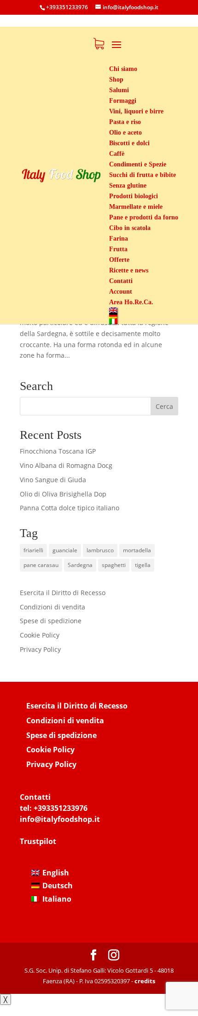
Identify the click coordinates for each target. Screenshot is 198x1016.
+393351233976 (60, 808)
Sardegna (80, 565)
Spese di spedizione (51, 620)
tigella (143, 565)
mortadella (137, 550)
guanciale (64, 550)
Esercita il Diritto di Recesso (62, 592)
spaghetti (114, 565)
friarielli (33, 550)
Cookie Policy (39, 635)
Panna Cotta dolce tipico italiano (69, 507)
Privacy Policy (40, 649)
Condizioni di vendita (52, 607)
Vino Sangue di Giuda (53, 479)
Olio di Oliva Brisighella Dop (63, 494)
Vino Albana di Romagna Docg (66, 465)
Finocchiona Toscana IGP (58, 451)
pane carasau (40, 565)
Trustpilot (38, 841)
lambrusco (100, 550)
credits (144, 981)
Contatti (35, 797)
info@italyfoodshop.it (60, 819)
